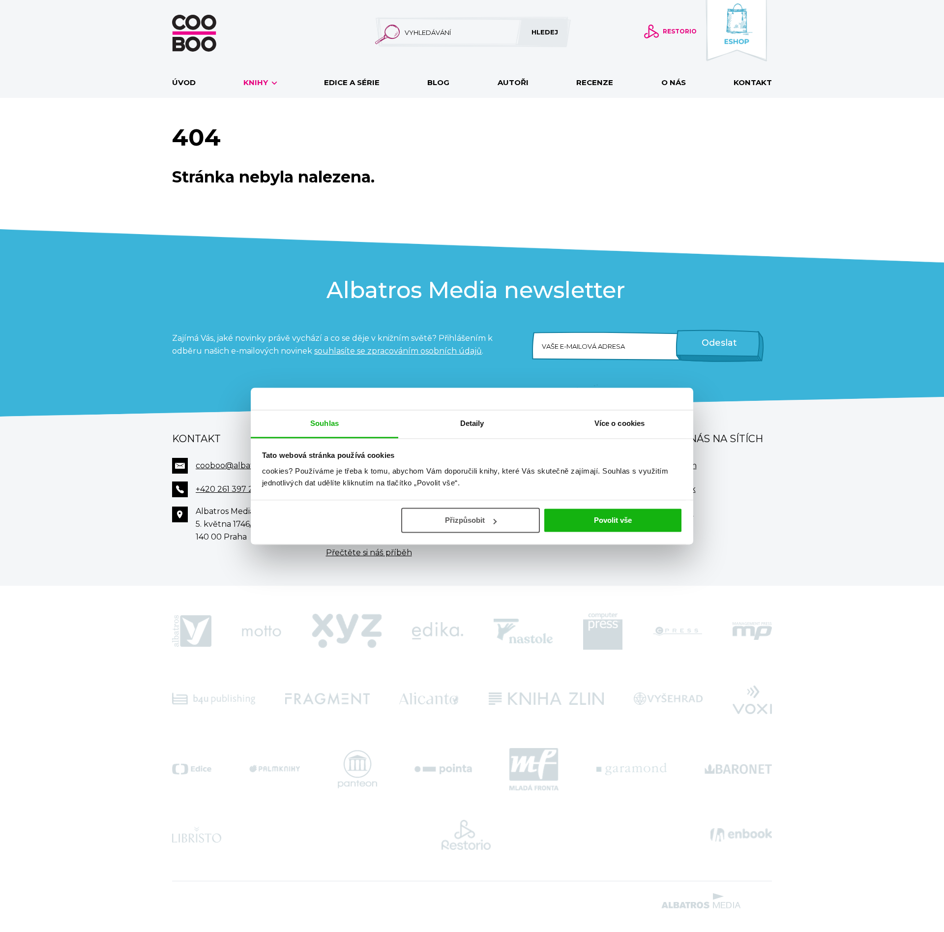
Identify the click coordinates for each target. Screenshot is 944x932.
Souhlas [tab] (324, 423)
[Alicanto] (428, 698)
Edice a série (352, 82)
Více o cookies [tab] (619, 423)
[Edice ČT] (191, 769)
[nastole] (523, 631)
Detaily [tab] (472, 423)
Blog (438, 82)
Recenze (594, 82)
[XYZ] (346, 631)
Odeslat (719, 342)
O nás (673, 82)
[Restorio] (466, 835)
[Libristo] (196, 835)
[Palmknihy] (275, 769)
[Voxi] (752, 698)
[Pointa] (443, 769)
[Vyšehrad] (668, 698)
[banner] (210, 33)
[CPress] (677, 631)
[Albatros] (191, 631)
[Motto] (261, 631)
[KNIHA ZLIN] (546, 698)
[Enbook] (741, 835)
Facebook (676, 489)
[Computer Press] (602, 631)
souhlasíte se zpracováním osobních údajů (398, 351)
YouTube (675, 512)
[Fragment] (327, 698)
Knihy (256, 82)
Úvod (184, 82)
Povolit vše (613, 520)
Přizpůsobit (465, 520)
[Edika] (437, 631)
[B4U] (213, 698)
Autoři (513, 82)
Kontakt (753, 82)
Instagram (677, 465)
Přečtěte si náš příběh (369, 552)
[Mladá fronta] (534, 769)
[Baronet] (738, 769)
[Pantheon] (357, 769)
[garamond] (631, 769)
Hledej (544, 32)
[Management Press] (752, 631)
